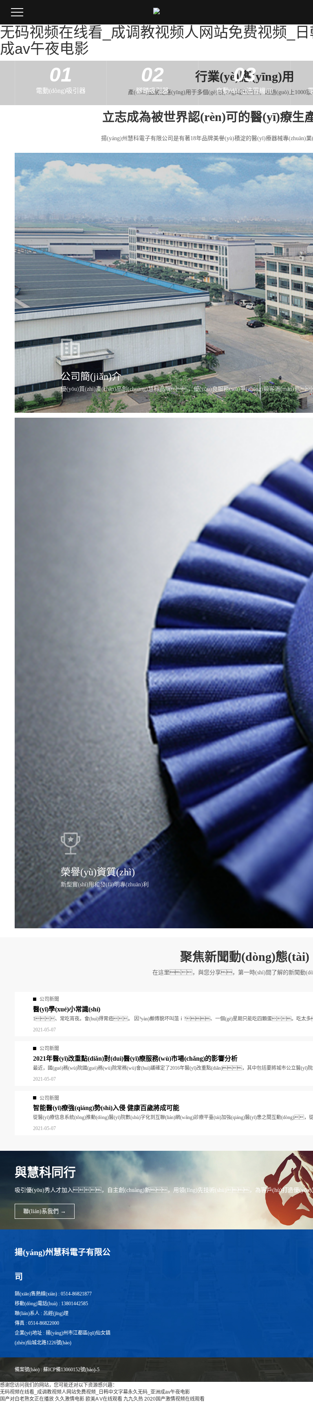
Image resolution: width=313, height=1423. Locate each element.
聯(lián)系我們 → (44, 1211)
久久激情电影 (69, 1399)
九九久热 (133, 1399)
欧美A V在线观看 (104, 1399)
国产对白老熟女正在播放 (27, 1399)
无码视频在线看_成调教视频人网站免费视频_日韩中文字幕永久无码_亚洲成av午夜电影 (95, 1392)
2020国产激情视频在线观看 (174, 1399)
